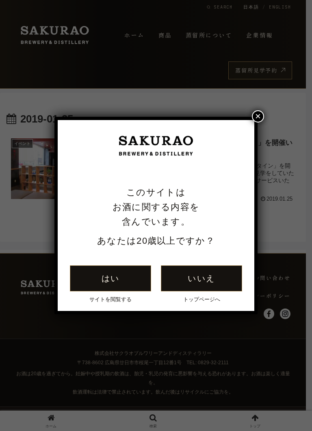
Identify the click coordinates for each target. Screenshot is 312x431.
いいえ (201, 278)
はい (111, 278)
